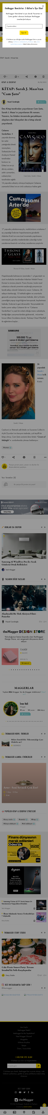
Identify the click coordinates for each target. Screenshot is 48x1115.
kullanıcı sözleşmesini (20, 42)
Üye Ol (23, 33)
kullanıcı (31, 42)
